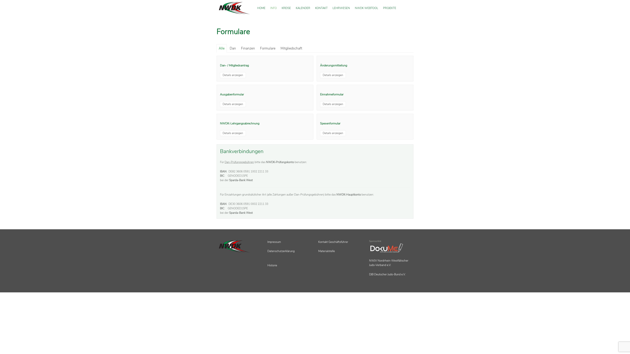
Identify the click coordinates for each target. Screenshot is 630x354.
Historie (272, 265)
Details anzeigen (233, 75)
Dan (233, 48)
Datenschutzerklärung (281, 251)
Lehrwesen (341, 8)
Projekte (389, 8)
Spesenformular (330, 123)
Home (261, 8)
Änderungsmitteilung (333, 65)
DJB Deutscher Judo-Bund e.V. (387, 274)
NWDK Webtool (366, 8)
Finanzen (248, 48)
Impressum (274, 242)
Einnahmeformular (332, 94)
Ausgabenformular (232, 94)
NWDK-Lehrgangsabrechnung (239, 123)
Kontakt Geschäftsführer (333, 242)
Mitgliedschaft (291, 48)
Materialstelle (326, 251)
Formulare (267, 48)
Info (273, 8)
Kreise (286, 8)
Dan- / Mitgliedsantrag (234, 65)
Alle (222, 48)
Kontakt (321, 8)
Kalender (303, 8)
